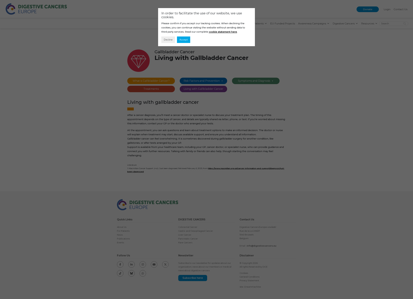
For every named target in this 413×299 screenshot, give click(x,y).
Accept (183, 39)
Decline (168, 39)
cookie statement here (223, 31)
